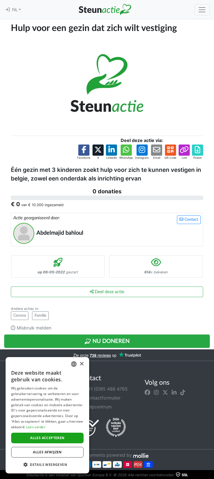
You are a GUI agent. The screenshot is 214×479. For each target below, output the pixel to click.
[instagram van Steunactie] (156, 392)
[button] (83, 152)
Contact (190, 220)
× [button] (81, 364)
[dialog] (47, 415)
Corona (19, 315)
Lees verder (35, 427)
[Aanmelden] (7, 9)
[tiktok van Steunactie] (182, 392)
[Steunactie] (104, 9)
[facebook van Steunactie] (147, 392)
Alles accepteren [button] (47, 437)
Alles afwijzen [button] (47, 452)
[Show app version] (210, 475)
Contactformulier (102, 398)
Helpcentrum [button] (97, 407)
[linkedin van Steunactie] (174, 392)
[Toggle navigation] (202, 9)
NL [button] (15, 10)
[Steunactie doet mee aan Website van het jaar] (116, 427)
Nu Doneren (110, 341)
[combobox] (74, 364)
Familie (40, 315)
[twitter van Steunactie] (165, 392)
